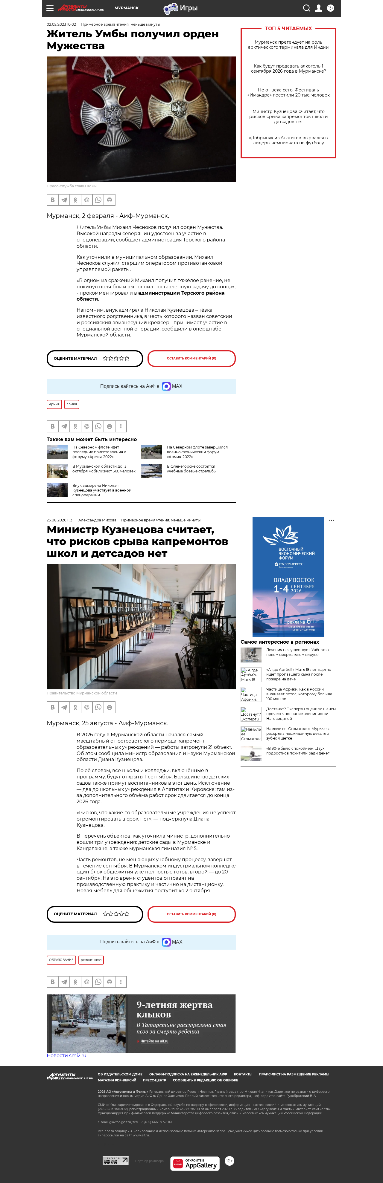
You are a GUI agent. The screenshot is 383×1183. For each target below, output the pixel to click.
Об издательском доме (120, 1074)
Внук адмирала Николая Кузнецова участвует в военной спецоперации (101, 490)
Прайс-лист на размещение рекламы (294, 1074)
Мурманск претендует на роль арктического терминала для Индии (288, 45)
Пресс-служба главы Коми (72, 186)
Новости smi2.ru (66, 1055)
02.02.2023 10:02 (61, 24)
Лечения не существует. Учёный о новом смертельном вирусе (297, 652)
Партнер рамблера (149, 1161)
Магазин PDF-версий (117, 1080)
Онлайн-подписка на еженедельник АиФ (188, 1074)
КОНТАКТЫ (243, 1074)
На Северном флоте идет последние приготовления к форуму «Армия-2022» (99, 452)
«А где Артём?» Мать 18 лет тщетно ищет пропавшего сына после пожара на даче (298, 674)
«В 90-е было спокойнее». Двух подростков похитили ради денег (297, 750)
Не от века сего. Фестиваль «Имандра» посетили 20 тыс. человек (288, 93)
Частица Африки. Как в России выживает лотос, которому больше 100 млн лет (299, 694)
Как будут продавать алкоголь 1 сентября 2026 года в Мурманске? (288, 69)
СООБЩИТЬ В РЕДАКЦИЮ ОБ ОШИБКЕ (205, 1080)
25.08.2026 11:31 (60, 520)
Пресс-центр (154, 1080)
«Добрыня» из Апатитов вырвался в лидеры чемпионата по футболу (288, 140)
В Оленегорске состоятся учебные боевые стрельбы (191, 468)
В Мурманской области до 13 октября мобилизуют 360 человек (104, 468)
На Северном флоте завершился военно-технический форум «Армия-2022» (197, 452)
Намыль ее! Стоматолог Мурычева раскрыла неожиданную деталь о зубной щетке (298, 733)
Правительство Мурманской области (82, 693)
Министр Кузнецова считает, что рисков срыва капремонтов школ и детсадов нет (288, 116)
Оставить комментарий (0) (191, 358)
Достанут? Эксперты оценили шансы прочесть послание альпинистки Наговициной (301, 714)
